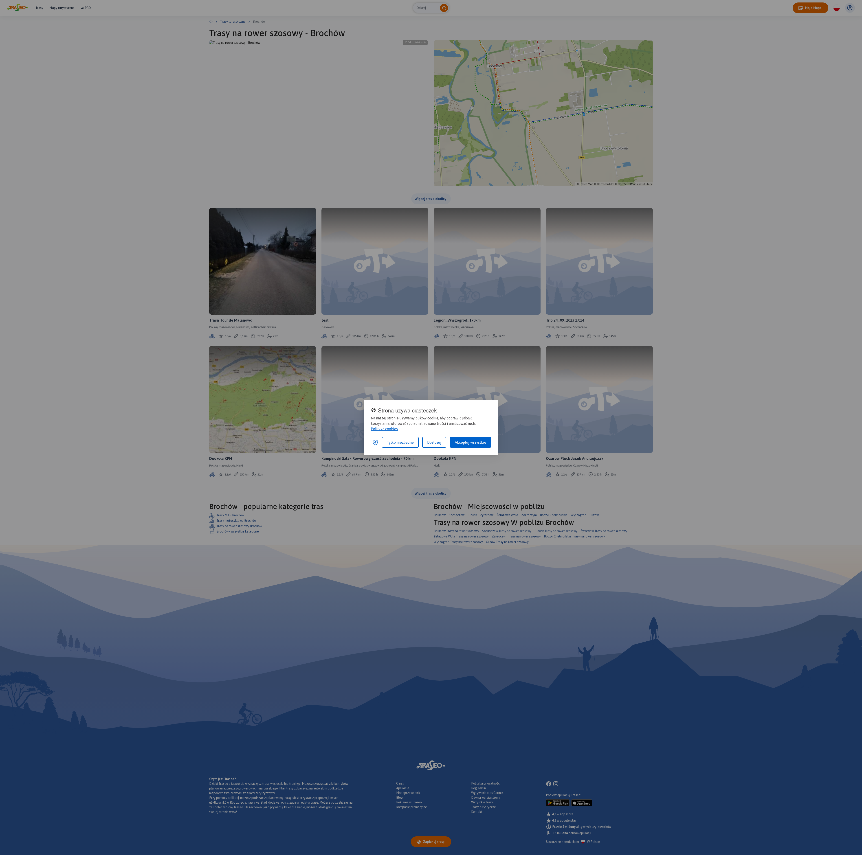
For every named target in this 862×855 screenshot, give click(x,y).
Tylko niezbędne (400, 442)
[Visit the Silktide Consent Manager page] (375, 442)
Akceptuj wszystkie (470, 442)
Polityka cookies (384, 429)
